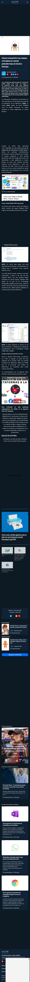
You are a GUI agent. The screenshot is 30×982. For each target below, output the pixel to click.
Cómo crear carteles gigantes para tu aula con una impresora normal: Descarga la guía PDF (14, 537)
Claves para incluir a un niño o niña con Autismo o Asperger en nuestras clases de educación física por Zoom (19, 557)
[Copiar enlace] (19, 616)
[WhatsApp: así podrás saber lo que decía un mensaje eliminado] (15, 847)
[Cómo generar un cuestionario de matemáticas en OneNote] (15, 813)
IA (16, 729)
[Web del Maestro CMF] (4, 73)
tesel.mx (10, 411)
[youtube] (8, 74)
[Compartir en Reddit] (16, 616)
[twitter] (9, 74)
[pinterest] (17, 74)
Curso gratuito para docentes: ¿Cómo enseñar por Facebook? (7, 570)
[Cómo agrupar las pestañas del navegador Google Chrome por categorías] (15, 883)
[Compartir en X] (13, 616)
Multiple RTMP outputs (11, 244)
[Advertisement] (15, 19)
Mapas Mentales (22, 729)
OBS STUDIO (18, 475)
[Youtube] (2, 961)
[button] (2, 2)
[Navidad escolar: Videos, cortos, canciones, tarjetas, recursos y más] (5, 644)
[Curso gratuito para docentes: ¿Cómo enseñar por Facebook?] (7, 565)
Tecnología (12, 731)
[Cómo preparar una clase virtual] (7, 550)
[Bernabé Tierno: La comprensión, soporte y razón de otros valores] (5, 629)
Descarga (11, 729)
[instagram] (11, 74)
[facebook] (15, 74)
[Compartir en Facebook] (10, 616)
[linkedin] (13, 74)
